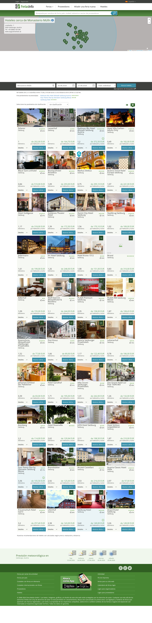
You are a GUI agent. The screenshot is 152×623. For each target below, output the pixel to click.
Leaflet (130, 50)
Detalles (21, 148)
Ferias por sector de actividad (27, 574)
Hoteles (103, 6)
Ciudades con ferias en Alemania (28, 581)
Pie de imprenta (103, 578)
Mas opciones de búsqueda (123, 89)
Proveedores (63, 6)
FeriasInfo (26, 6)
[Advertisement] (76, 66)
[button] (76, 33)
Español (131, 1)
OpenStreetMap (140, 50)
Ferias (49, 6)
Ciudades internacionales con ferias (29, 585)
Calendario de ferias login (107, 585)
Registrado (24, 1)
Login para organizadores (106, 589)
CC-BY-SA (149, 50)
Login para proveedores (106, 593)
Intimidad (101, 574)
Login (17, 1)
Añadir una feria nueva (85, 6)
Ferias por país (22, 578)
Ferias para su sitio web (106, 581)
